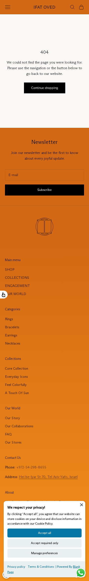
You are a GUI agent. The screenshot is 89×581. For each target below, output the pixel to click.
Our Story (12, 418)
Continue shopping (44, 88)
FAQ (8, 434)
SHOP (10, 269)
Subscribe (44, 190)
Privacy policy (16, 566)
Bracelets (12, 327)
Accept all (44, 533)
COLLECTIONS (17, 277)
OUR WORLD (15, 294)
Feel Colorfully (16, 384)
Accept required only (44, 543)
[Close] (81, 504)
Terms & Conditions (41, 566)
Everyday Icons (16, 376)
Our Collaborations (19, 426)
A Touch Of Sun (17, 393)
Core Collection (16, 368)
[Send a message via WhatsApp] (81, 573)
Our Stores (13, 442)
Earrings (11, 335)
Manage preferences (44, 553)
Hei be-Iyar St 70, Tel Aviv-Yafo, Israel (48, 477)
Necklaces (12, 343)
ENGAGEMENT (17, 285)
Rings (9, 319)
